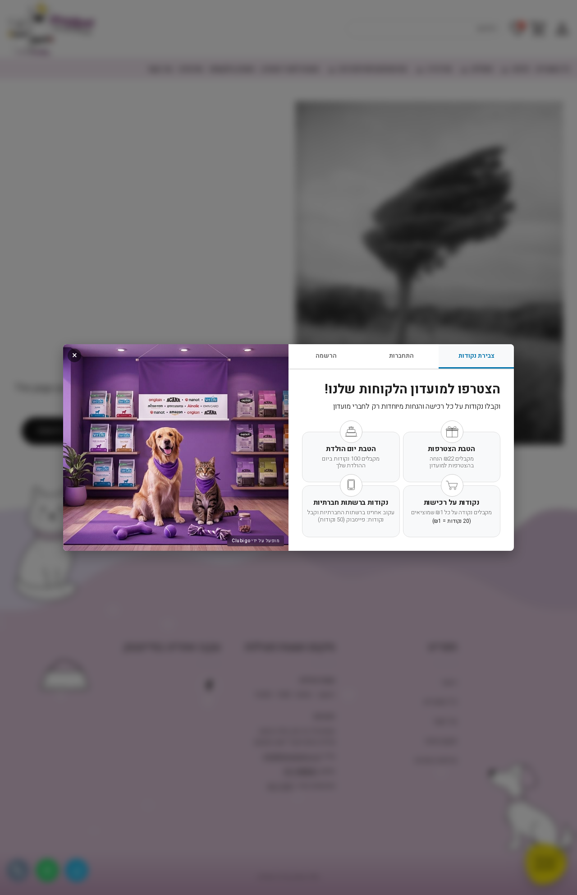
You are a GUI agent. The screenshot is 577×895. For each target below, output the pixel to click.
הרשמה (326, 355)
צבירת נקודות (476, 355)
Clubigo (241, 541)
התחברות (401, 355)
